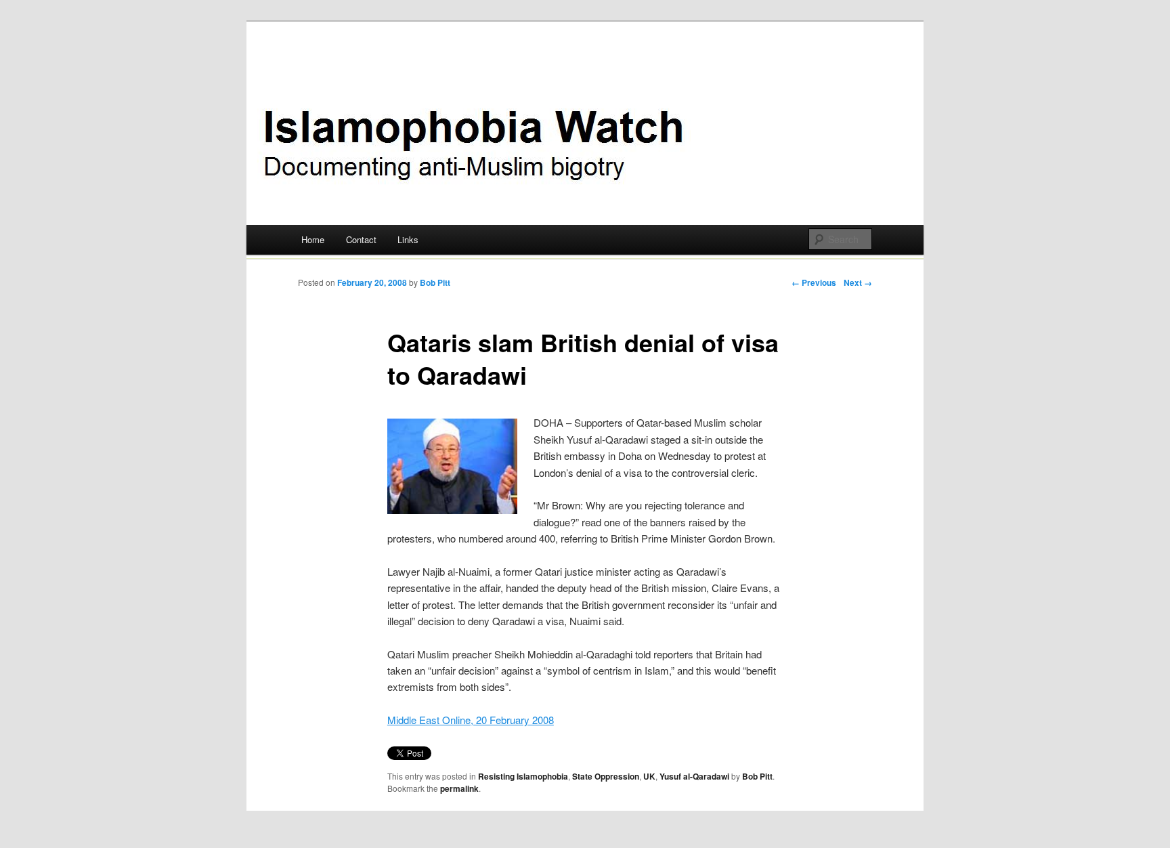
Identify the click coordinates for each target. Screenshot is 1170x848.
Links (407, 239)
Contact (361, 239)
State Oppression (605, 776)
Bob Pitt (435, 282)
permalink (459, 788)
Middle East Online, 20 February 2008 (470, 720)
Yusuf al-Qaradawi (694, 776)
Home (312, 239)
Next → (858, 282)
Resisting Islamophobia (523, 776)
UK (649, 776)
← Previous (814, 282)
